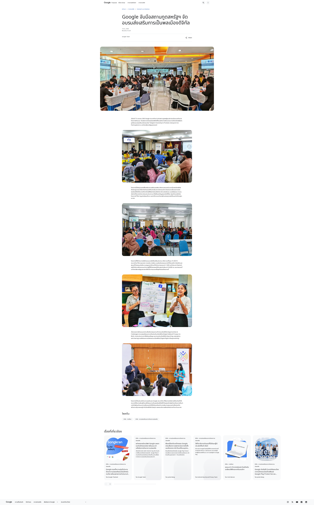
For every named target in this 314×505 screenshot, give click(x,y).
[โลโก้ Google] (9, 502)
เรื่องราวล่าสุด (121, 3)
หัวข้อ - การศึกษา (127, 419)
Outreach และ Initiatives (143, 9)
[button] (188, 38)
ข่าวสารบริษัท (142, 3)
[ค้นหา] (203, 3)
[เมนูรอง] (208, 3)
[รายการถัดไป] (110, 484)
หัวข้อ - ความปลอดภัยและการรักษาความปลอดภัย (147, 419)
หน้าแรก (124, 9)
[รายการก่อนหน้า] (106, 484)
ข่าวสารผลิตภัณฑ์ (132, 3)
